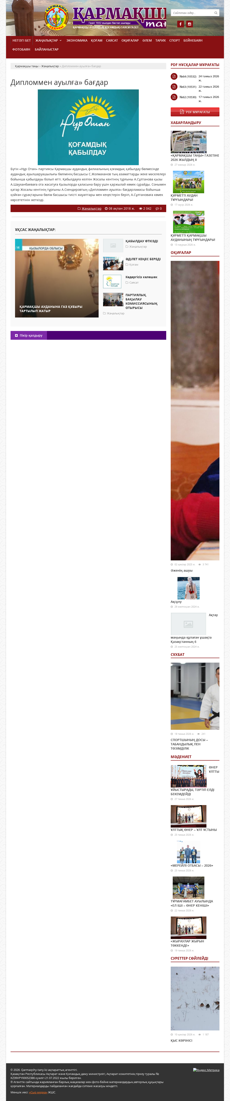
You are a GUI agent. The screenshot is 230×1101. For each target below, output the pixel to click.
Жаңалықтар (46, 40)
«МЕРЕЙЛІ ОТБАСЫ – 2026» (192, 865)
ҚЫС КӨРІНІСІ (181, 1040)
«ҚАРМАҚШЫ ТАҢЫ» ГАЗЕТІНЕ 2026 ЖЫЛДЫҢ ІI (195, 157)
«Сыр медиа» (38, 1092)
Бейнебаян (193, 40)
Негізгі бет (22, 40)
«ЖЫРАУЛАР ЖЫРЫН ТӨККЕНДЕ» (187, 943)
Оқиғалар (130, 40)
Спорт (174, 40)
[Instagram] (189, 24)
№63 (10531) (188, 87)
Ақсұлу (176, 601)
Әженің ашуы (181, 570)
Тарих (160, 40)
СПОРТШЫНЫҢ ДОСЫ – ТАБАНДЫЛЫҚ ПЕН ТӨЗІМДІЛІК (189, 744)
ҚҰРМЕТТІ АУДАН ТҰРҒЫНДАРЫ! (184, 197)
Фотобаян (21, 49)
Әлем (147, 40)
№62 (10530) (188, 97)
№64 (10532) (188, 76)
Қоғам (96, 40)
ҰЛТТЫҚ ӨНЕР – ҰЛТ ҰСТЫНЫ (194, 830)
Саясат (112, 40)
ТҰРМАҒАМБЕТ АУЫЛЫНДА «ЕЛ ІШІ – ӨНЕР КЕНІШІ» (192, 903)
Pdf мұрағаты (198, 112)
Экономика (76, 40)
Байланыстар (47, 49)
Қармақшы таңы (105, 19)
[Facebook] (180, 24)
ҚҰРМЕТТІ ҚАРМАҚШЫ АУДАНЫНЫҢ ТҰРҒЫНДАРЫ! (193, 237)
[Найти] (215, 12)
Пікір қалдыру (30, 335)
